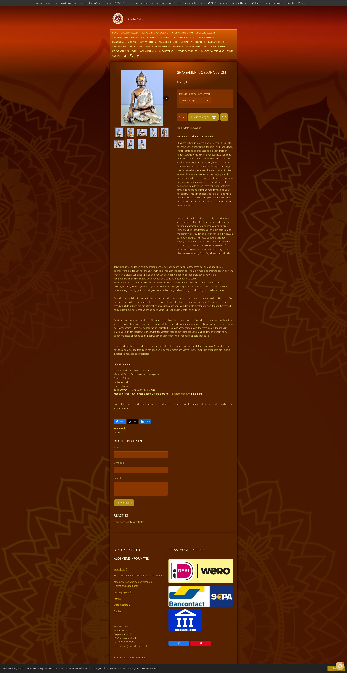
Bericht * (118, 477)
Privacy (117, 598)
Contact (118, 611)
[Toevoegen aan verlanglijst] (224, 117)
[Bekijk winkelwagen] (137, 56)
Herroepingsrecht (123, 592)
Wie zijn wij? (120, 569)
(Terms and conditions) (126, 585)
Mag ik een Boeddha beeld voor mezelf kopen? (139, 575)
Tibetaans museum (180, 393)
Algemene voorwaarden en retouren (133, 582)
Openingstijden (122, 604)
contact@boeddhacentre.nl (133, 646)
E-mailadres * (120, 462)
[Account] (125, 56)
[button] (119, 132)
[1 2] (182, 117)
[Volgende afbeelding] (166, 98)
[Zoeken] (131, 55)
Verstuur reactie (124, 502)
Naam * (117, 447)
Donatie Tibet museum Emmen (195, 93)
